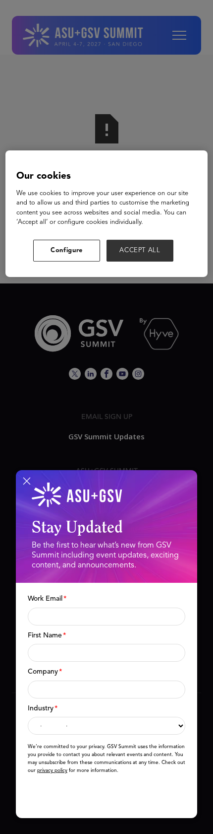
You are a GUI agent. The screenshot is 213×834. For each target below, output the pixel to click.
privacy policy (52, 770)
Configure (67, 250)
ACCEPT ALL (139, 250)
